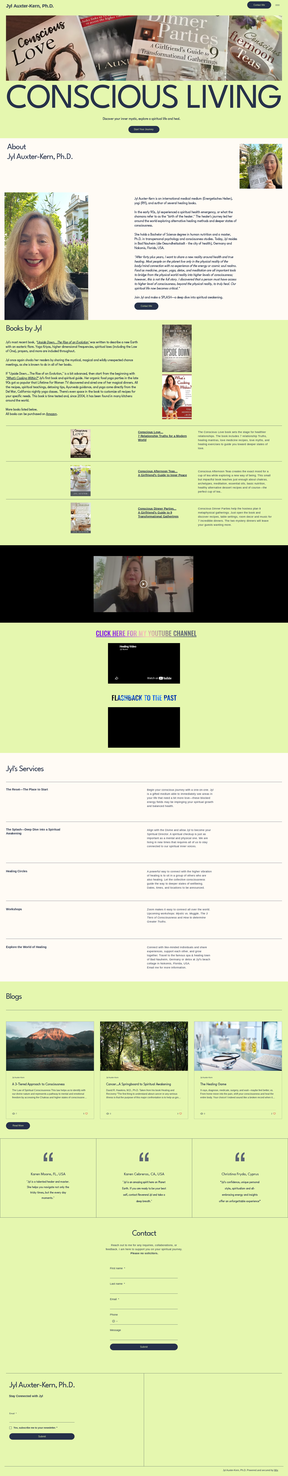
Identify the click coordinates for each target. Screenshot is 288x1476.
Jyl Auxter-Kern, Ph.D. (30, 6)
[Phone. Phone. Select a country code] (115, 1321)
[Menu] (277, 5)
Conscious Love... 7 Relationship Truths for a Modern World (162, 436)
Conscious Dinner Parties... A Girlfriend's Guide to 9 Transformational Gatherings (158, 512)
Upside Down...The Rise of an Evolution (63, 342)
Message (115, 1330)
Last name (117, 1283)
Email (114, 1299)
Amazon (51, 414)
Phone (114, 1314)
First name (117, 1268)
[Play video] (143, 584)
